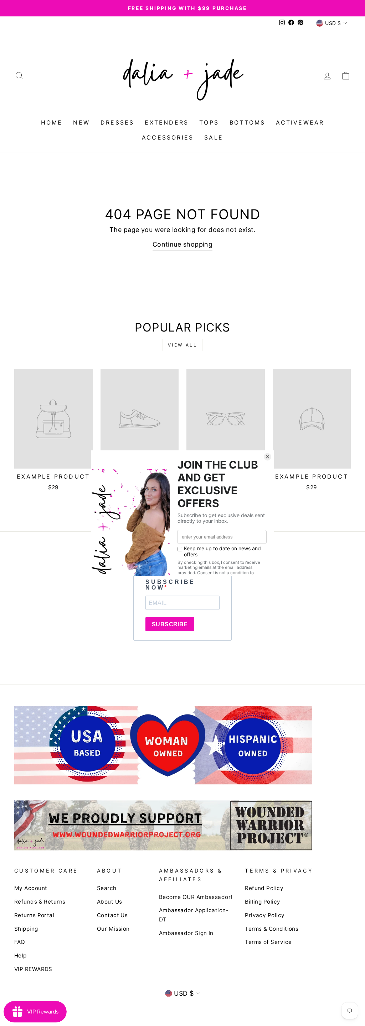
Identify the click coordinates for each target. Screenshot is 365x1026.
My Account (30, 888)
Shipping (26, 928)
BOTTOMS (247, 122)
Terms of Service (268, 942)
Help (20, 955)
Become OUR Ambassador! (195, 897)
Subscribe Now (170, 585)
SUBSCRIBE (170, 624)
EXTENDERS (167, 122)
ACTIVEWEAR (300, 122)
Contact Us (112, 915)
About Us (109, 901)
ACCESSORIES (168, 137)
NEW (81, 122)
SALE (213, 137)
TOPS (209, 122)
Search (107, 888)
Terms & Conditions (271, 928)
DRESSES (117, 122)
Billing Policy (262, 901)
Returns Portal (34, 915)
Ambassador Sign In (186, 933)
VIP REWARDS (33, 969)
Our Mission (113, 928)
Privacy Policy (264, 915)
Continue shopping (183, 244)
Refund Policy (264, 888)
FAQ (19, 942)
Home (52, 122)
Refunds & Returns (40, 901)
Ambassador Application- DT (193, 915)
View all (182, 345)
